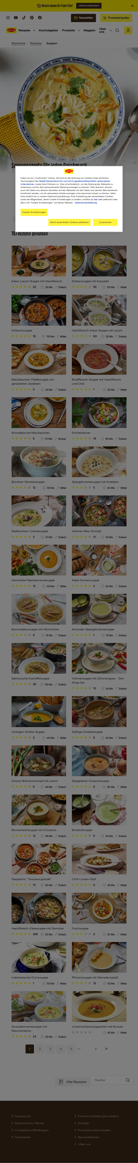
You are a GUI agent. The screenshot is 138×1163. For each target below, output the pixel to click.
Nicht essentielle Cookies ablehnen (69, 222)
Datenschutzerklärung (86, 202)
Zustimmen (105, 222)
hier (96, 199)
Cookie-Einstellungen (34, 212)
